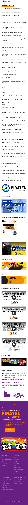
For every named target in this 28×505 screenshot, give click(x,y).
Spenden (10, 429)
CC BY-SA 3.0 (4, 463)
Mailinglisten (16, 459)
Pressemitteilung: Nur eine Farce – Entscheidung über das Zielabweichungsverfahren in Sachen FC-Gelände (13, 385)
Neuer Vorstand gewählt (10, 377)
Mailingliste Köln (25, 501)
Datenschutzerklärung (6, 459)
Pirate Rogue (6, 498)
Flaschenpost (16, 463)
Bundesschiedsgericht (18, 469)
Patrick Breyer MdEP (5, 485)
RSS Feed (3, 465)
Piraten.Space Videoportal (22, 501)
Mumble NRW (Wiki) (18, 483)
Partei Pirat (4, 375)
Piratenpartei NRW (18, 479)
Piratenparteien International (7, 489)
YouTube (20, 501)
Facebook (12, 501)
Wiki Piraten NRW (17, 481)
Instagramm (18, 501)
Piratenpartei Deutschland (6, 479)
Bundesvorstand (17, 467)
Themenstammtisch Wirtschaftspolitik (16, 373)
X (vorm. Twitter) (14, 501)
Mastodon (16, 501)
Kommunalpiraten (5, 483)
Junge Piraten (4, 481)
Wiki (15, 457)
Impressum (3, 457)
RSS (24, 501)
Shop (15, 465)
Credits (2, 461)
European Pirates (4, 487)
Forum (15, 461)
